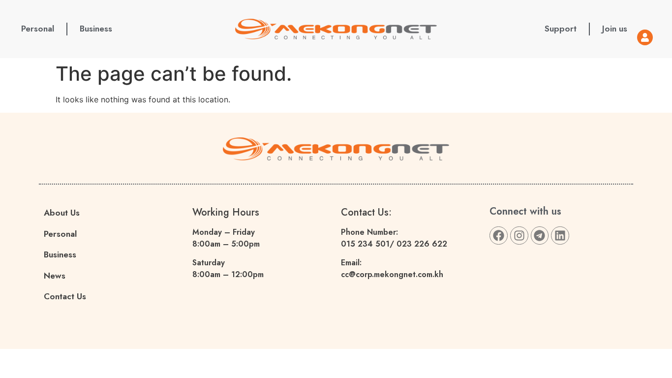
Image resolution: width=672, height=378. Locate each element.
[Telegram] (540, 235)
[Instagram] (519, 235)
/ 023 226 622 (418, 244)
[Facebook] (498, 235)
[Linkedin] (560, 235)
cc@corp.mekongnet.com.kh (392, 274)
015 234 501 (365, 244)
